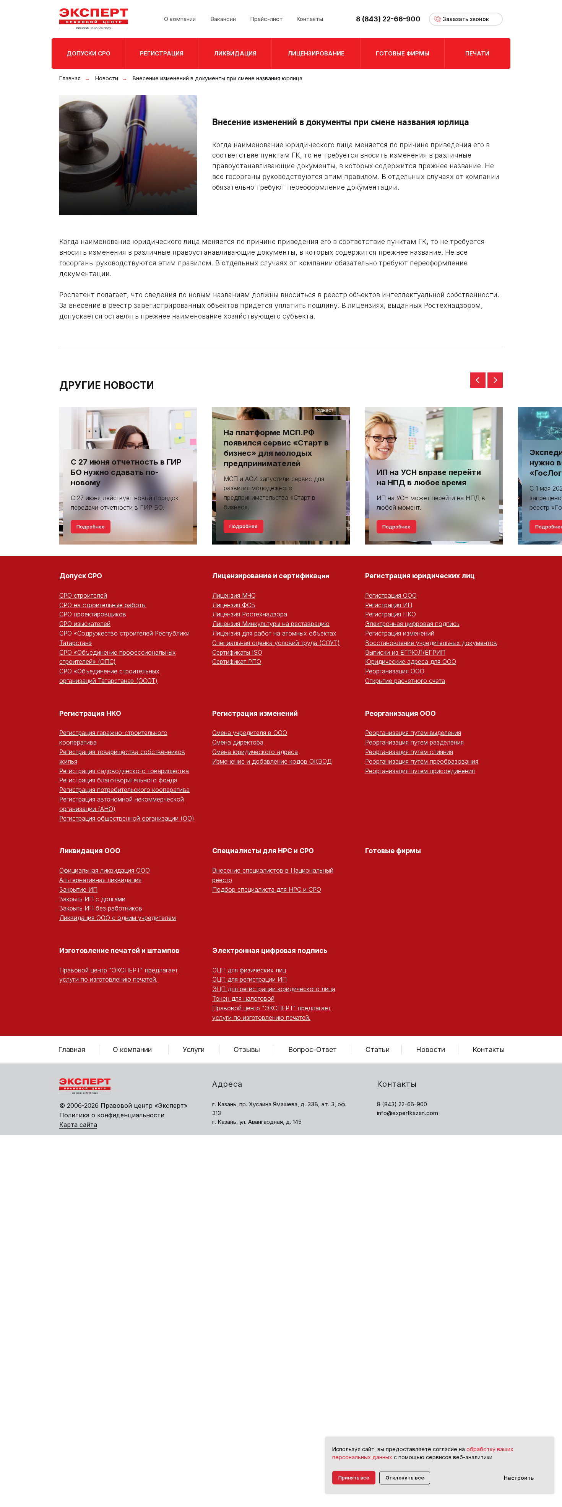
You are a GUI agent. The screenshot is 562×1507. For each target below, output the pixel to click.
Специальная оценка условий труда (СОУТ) (276, 643)
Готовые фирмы (393, 851)
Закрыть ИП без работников (100, 908)
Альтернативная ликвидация (100, 880)
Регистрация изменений (399, 633)
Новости (106, 78)
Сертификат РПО (236, 661)
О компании (132, 1049)
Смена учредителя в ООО (249, 732)
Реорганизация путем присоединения (420, 771)
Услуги (194, 1049)
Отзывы (247, 1049)
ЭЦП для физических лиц (249, 970)
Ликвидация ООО (89, 851)
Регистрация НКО (390, 614)
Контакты (489, 1049)
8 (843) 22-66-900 (388, 19)
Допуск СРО (80, 576)
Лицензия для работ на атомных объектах (274, 633)
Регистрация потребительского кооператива (124, 789)
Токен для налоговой (243, 998)
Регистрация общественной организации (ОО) (126, 818)
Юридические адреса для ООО (410, 661)
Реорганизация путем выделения (413, 732)
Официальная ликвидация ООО (104, 870)
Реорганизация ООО (394, 671)
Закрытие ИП (78, 889)
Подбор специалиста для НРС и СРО (266, 889)
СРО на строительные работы (102, 605)
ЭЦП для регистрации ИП (249, 979)
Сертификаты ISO (237, 652)
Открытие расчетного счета (405, 680)
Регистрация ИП (388, 605)
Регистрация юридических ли (417, 576)
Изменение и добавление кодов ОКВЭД (272, 761)
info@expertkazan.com (407, 1113)
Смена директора (237, 742)
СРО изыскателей (84, 624)
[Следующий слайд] (495, 380)
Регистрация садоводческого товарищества (124, 771)
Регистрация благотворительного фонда (118, 780)
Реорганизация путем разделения (414, 742)
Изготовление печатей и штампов (119, 950)
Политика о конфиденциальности (111, 1115)
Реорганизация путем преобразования (421, 761)
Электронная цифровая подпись (412, 624)
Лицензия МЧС (233, 595)
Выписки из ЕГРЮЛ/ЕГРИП (405, 652)
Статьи (377, 1049)
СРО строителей (83, 595)
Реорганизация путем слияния (409, 752)
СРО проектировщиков (92, 614)
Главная (70, 78)
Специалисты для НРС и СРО (263, 851)
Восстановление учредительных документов (431, 643)
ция (323, 576)
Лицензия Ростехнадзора (249, 614)
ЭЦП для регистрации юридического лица (273, 989)
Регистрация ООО (391, 595)
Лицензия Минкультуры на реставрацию (271, 624)
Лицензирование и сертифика (264, 576)
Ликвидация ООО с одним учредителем (117, 918)
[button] (466, 19)
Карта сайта (78, 1124)
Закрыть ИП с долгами (92, 899)
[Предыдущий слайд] (478, 380)
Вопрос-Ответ (312, 1049)
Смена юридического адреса (255, 752)
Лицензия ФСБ (233, 605)
